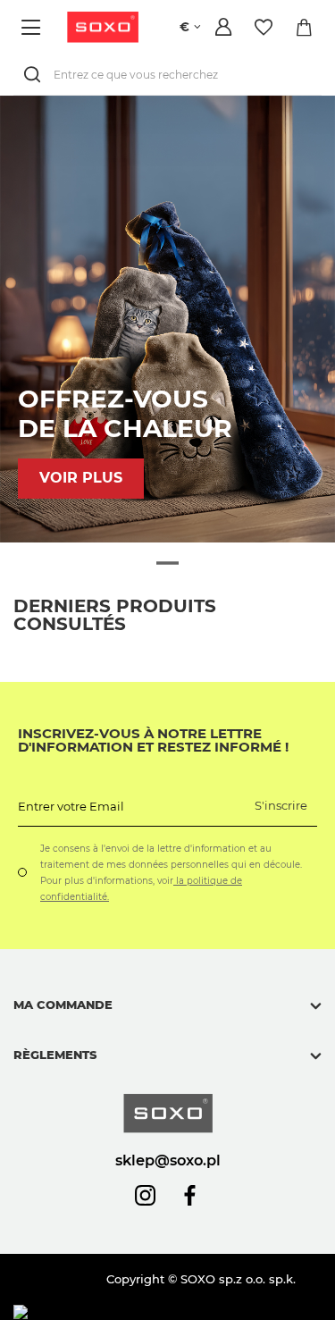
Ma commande (63, 1004)
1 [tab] (167, 563)
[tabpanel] (167, 319)
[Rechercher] (35, 75)
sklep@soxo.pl (168, 1160)
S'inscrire (281, 805)
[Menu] (33, 27)
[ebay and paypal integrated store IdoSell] (141, 1312)
